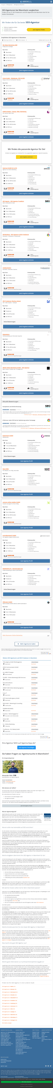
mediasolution (7, 268)
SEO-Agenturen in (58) (9, 1014)
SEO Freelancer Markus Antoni (12, 301)
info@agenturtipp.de (10, 781)
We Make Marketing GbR (10, 45)
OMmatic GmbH (7, 602)
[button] (8, 40)
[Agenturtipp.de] (26, 1)
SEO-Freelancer (40, 902)
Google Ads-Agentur (44, 976)
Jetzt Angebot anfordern (26, 157)
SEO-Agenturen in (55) (9, 1020)
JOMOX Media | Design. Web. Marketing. (15, 111)
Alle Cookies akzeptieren (26, 1081)
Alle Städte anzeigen (7, 1023)
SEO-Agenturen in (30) (9, 1000)
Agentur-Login (4, 1066)
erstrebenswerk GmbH (9, 535)
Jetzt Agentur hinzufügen (26, 747)
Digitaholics (6, 334)
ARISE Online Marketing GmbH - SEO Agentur (16, 368)
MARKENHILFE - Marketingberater (13, 569)
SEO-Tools (15, 900)
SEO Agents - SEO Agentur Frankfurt (13, 201)
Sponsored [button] (44, 40)
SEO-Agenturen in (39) (8, 1009)
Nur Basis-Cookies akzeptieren (26, 1084)
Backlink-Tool (26, 877)
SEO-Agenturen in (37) (10, 997)
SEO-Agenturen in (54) (9, 1003)
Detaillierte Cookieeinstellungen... (26, 1086)
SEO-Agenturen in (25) (10, 992)
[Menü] (51, 1)
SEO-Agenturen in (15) (9, 1011)
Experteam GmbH (8, 435)
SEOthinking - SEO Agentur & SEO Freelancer (16, 234)
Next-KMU (6, 469)
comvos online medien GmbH (11, 502)
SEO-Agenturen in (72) (8, 986)
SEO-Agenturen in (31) (9, 1006)
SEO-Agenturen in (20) (9, 995)
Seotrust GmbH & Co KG (10, 168)
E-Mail (42, 649)
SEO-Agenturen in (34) (9, 989)
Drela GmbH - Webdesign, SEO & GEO (14, 78)
